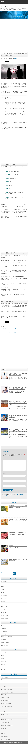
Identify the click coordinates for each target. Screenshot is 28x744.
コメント (5, 458)
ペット (3, 667)
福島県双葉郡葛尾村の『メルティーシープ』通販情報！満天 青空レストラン (18, 534)
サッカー (4, 612)
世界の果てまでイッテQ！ (8, 719)
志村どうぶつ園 (5, 697)
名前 (4, 473)
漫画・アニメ (5, 618)
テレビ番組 (4, 581)
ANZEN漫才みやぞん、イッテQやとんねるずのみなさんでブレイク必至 (18, 403)
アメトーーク (5, 714)
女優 (3, 592)
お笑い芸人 (16, 58)
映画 (3, 586)
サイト (4, 484)
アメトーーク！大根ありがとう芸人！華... (10, 332)
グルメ (3, 664)
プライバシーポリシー (7, 679)
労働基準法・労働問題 (7, 636)
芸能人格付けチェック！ (7, 725)
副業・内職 (4, 655)
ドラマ (3, 583)
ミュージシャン (5, 603)
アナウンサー (5, 606)
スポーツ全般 (5, 615)
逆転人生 (4, 728)
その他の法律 (5, 645)
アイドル (4, 598)
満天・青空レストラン (7, 706)
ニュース (4, 652)
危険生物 (4, 661)
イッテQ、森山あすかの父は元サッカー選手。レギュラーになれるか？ (18, 431)
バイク (3, 658)
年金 (3, 625)
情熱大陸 (4, 694)
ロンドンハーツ (5, 722)
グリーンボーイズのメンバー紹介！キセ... (11, 328)
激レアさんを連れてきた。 (8, 692)
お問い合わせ (5, 677)
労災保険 (5, 634)
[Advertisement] (14, 36)
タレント (4, 601)
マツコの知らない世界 (7, 689)
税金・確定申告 (5, 642)
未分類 (3, 669)
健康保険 (5, 631)
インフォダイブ (4, 6)
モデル (3, 609)
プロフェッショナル (6, 703)
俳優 (3, 589)
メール (5, 479)
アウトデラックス (6, 700)
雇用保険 (4, 639)
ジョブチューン (5, 717)
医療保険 (4, 628)
